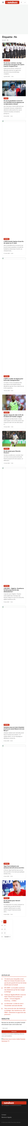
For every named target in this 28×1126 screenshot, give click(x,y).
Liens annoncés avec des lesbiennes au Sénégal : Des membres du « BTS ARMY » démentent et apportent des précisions (15, 1011)
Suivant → (7, 937)
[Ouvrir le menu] (3, 2)
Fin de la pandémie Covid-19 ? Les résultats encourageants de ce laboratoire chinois (14, 102)
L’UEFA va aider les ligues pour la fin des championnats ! (13, 379)
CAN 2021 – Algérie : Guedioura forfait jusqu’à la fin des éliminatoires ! (14, 590)
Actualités (6, 60)
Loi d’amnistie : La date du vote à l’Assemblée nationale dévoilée (13, 1004)
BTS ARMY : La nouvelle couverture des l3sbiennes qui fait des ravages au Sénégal (14, 990)
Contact (4, 1115)
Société (6, 98)
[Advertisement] (14, 19)
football (6, 239)
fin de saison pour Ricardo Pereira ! (12, 452)
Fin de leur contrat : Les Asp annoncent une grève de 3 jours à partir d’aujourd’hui (14, 64)
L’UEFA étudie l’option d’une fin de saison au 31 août (14, 242)
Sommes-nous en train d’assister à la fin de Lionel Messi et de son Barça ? (14, 728)
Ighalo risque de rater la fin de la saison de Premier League (13, 415)
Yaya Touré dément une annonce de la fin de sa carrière (14, 867)
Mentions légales (7, 1117)
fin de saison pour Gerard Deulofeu (12, 901)
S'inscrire (14, 1031)
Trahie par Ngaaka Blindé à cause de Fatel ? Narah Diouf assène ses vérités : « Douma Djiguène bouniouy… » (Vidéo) (15, 998)
